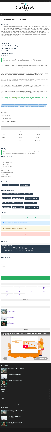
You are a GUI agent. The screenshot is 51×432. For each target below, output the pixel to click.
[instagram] (47, 1)
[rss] (7, 288)
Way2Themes (29, 430)
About (6, 1)
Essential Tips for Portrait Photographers (15, 310)
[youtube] (44, 291)
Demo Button (6, 193)
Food (25, 393)
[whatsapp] (7, 294)
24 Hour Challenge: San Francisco (14, 316)
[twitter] (44, 1)
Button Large (24, 185)
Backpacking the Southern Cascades (14, 322)
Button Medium (14, 185)
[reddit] (44, 288)
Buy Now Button (7, 202)
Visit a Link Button (6, 207)
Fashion (25, 391)
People (13, 404)
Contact (11, 1)
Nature (25, 398)
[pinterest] (49, 1)
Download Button (7, 198)
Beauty (25, 389)
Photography (18, 404)
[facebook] (42, 1)
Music (25, 396)
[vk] (19, 291)
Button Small (5, 184)
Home (2, 1)
